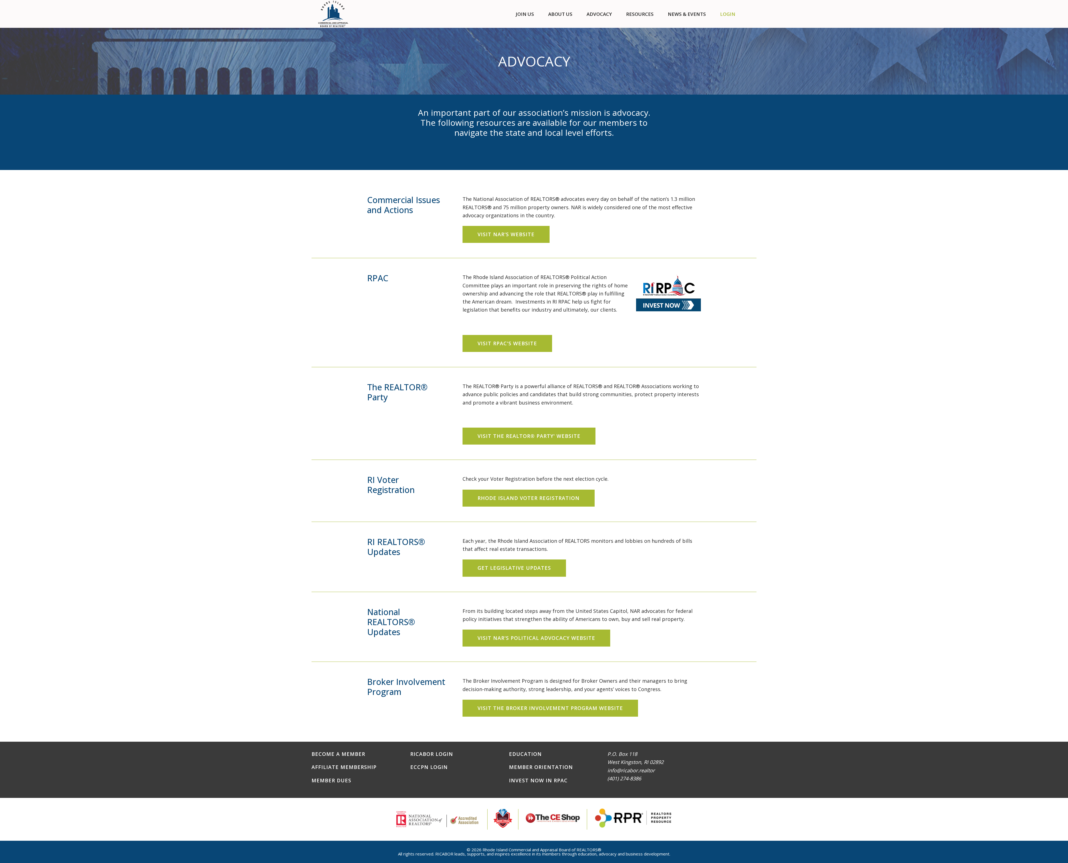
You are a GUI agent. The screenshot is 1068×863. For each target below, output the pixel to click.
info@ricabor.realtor (631, 770)
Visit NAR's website (506, 234)
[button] (749, 14)
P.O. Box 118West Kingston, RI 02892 (635, 758)
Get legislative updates (514, 567)
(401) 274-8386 (624, 778)
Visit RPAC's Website (507, 343)
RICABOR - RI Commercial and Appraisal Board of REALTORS (333, 14)
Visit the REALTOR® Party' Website (529, 436)
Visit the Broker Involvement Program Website (550, 708)
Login (727, 14)
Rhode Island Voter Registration (529, 498)
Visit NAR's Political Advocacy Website (536, 638)
